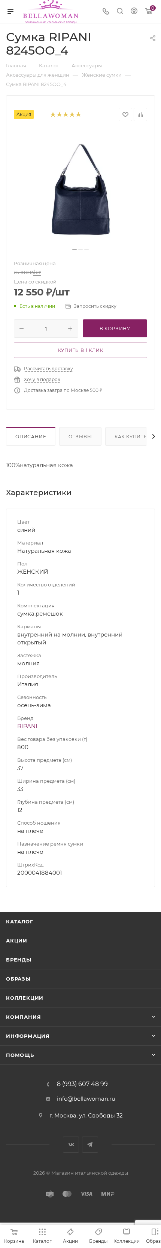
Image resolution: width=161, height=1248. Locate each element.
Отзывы (80, 436)
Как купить (131, 436)
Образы (18, 979)
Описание (30, 436)
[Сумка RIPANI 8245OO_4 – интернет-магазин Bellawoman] (80, 187)
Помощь (20, 1055)
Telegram (90, 1145)
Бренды (18, 960)
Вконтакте (71, 1145)
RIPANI (27, 726)
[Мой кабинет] (134, 11)
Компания (23, 1017)
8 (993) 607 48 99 (82, 1084)
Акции (16, 941)
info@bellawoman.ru (86, 1098)
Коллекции (24, 998)
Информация (28, 1036)
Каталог (19, 921)
